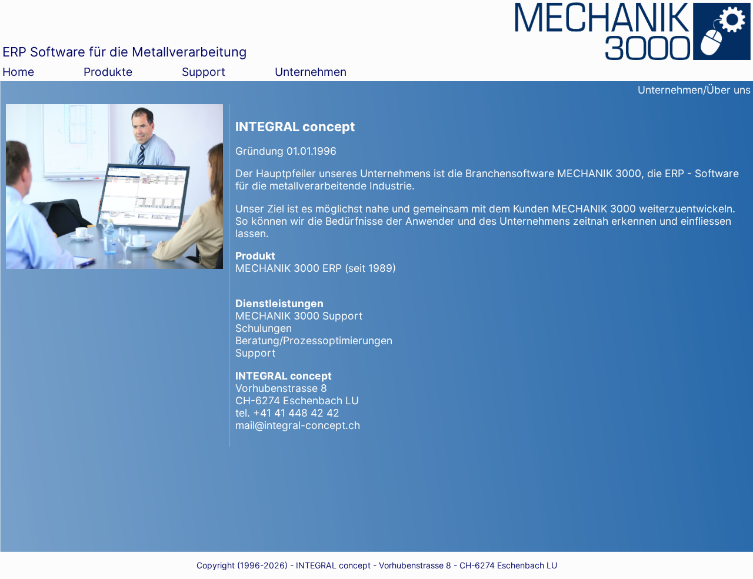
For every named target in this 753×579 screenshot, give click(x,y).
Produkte (108, 72)
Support (203, 72)
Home (18, 72)
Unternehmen (310, 72)
